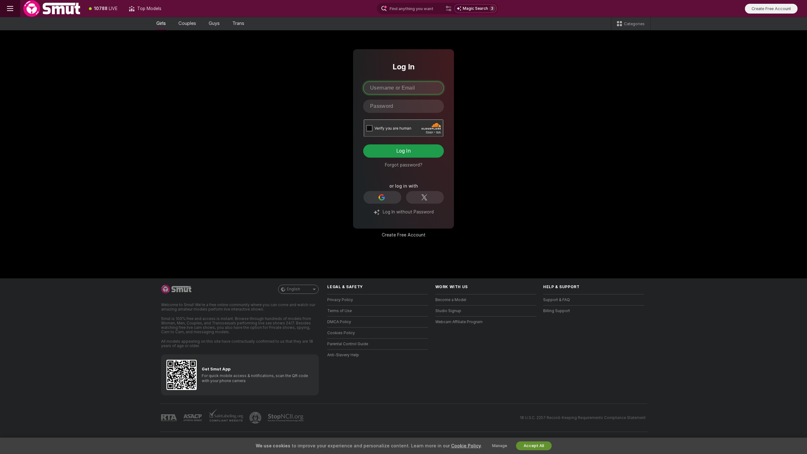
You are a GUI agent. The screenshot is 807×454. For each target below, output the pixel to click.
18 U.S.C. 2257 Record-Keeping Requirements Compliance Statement (583, 418)
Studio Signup (448, 311)
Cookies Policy (341, 333)
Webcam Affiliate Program (459, 322)
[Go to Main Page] (51, 8)
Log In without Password (408, 211)
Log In (403, 151)
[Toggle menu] (10, 8)
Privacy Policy (340, 300)
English (293, 289)
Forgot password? (403, 164)
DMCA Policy (339, 322)
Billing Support (556, 311)
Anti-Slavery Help (343, 355)
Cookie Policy (466, 445)
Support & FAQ (556, 300)
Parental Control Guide (347, 344)
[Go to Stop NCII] (286, 418)
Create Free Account (404, 234)
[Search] (448, 8)
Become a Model (450, 300)
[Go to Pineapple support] (256, 418)
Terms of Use (339, 311)
